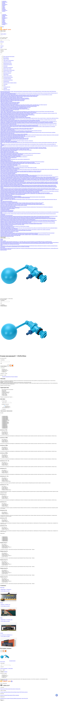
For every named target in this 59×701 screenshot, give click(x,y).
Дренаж (36, 125)
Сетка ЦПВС (11, 110)
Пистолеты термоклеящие (14, 185)
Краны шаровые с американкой (34, 218)
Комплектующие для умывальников (24, 117)
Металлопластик (41, 217)
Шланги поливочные (6, 123)
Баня (1, 203)
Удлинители (12, 94)
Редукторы (22, 189)
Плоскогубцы (20, 181)
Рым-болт (33, 142)
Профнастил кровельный (4, 168)
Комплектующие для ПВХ (11, 138)
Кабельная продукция (3, 101)
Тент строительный (35, 233)
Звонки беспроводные (20, 100)
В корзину (2, 671)
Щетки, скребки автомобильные (45, 126)
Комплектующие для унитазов (15, 111)
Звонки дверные (3, 100)
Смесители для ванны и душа (52, 113)
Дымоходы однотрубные (18, 197)
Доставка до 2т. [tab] (5, 421)
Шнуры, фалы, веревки (11, 142)
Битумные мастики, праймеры (23, 234)
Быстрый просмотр (12, 660)
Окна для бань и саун (5, 203)
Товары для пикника (3, 119)
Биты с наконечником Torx (41, 178)
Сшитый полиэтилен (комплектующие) (30, 213)
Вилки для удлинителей (33, 94)
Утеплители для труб (28, 233)
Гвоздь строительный (29, 147)
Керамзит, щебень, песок (30, 104)
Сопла (13, 190)
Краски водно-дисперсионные (14, 169)
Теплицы (7, 129)
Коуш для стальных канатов (39, 142)
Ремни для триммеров (7, 122)
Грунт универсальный (33, 169)
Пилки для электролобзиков (47, 177)
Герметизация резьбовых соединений (6, 224)
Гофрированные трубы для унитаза (36, 111)
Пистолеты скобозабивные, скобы (41, 181)
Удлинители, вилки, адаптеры (5, 94)
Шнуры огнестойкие (34, 202)
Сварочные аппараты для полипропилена (15, 219)
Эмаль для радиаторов (41, 169)
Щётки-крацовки (13, 177)
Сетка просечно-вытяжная (4, 110)
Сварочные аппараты (7, 189)
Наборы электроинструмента (22, 186)
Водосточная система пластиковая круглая (7, 163)
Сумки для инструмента (19, 230)
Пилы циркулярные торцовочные (23, 185)
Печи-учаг (19, 120)
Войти (3, 26)
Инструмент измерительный (4, 192)
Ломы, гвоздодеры (35, 182)
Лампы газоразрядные (33, 96)
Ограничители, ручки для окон (39, 199)
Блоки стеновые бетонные (34, 175)
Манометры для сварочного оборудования (30, 189)
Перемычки (7, 209)
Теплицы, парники (3, 129)
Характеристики (8, 376)
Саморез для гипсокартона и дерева (21, 145)
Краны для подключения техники (23, 218)
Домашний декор (3, 226)
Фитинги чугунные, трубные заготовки (10, 213)
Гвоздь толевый (23, 147)
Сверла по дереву (35, 177)
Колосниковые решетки (20, 205)
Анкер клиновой (12, 149)
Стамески (31, 181)
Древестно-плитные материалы (5, 235)
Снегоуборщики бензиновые (26, 126)
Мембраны (53, 221)
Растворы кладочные (33, 106)
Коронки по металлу (40, 176)
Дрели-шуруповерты (14, 186)
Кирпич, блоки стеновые (21, 242)
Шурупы (1, 148)
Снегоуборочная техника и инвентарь (6, 126)
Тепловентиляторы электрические (5, 207)
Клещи (10, 184)
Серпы (10, 118)
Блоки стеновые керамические (10, 175)
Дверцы (9, 205)
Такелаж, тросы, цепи (3, 142)
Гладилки (1, 191)
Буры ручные (23, 118)
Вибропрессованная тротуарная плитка (6, 132)
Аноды (10, 102)
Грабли (13, 118)
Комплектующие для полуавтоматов (28, 190)
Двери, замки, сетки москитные (27, 241)
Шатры (45, 124)
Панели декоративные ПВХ (24, 138)
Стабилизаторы (8, 208)
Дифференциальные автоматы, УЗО (15, 99)
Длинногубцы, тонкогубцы (4, 184)
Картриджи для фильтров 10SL (40, 222)
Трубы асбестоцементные (9, 210)
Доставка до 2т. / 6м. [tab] (5, 422)
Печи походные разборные (10, 120)
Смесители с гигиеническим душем (32, 113)
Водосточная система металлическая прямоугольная (8, 167)
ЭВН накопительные (9, 215)
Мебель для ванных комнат (4, 114)
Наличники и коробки (3, 141)
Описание (3, 376)
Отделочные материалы (24, 243)
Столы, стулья (54, 124)
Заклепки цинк (6, 151)
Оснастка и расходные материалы (5, 176)
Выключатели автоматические (5, 99)
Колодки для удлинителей (41, 94)
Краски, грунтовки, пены (40, 242)
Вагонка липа (23, 136)
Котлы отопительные (3, 206)
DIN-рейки (14, 97)
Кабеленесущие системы (4, 95)
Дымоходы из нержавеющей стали (5, 198)
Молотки (30, 182)
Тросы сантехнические (45, 216)
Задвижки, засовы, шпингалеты (27, 199)
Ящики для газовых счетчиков (15, 204)
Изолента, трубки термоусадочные (43, 91)
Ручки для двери (9, 199)
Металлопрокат (53, 242)
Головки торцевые (52, 183)
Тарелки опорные (52, 178)
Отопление (2, 213)
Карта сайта (26, 698)
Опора (16, 150)
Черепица (1, 164)
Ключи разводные (40, 183)
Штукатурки (8, 105)
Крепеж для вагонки (12, 136)
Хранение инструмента (4, 230)
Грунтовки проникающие (8, 172)
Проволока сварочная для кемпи (20, 188)
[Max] (11, 681)
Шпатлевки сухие (13, 105)
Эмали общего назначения (54, 169)
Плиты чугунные (13, 205)
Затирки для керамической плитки (33, 105)
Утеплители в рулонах (21, 233)
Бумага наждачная (18, 193)
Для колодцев (2, 211)
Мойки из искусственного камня (21, 116)
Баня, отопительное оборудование (5, 241)
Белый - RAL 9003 (32, 162)
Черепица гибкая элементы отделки (14, 164)
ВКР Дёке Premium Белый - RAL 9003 (34, 163)
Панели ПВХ (17, 138)
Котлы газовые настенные (11, 206)
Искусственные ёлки (16, 226)
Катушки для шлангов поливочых (51, 123)
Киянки (51, 182)
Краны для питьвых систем (9, 222)
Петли (33, 199)
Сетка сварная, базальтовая (4, 109)
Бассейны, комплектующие (21, 124)
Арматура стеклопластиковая (17, 153)
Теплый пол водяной (20, 213)
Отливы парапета (14, 154)
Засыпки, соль (13, 223)
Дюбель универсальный (12, 144)
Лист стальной (8, 155)
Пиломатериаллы (40, 243)
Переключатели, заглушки (25, 94)
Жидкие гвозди (31, 171)
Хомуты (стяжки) (10, 91)
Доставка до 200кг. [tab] (5, 417)
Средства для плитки (24, 174)
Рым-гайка (30, 142)
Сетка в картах (16, 109)
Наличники (15, 141)
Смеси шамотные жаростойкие (15, 104)
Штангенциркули (12, 192)
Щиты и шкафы (2, 97)
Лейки (16, 123)
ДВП (19, 235)
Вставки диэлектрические (29, 204)
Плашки (11, 195)
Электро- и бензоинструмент (4, 185)
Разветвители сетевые (17, 94)
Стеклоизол (33, 234)
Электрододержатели (41, 189)
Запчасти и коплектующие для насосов (22, 220)
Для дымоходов (2, 210)
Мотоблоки (42, 122)
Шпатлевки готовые (19, 105)
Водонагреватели (3, 215)
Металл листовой (3, 155)
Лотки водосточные (45, 132)
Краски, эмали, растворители (5, 169)
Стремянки (16, 231)
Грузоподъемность (5, 407)
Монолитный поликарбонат (39, 161)
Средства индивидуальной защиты (5, 229)
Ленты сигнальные (10, 232)
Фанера (11, 235)
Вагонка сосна (18, 136)
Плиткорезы (13, 194)
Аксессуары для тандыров (29, 120)
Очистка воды (2, 222)
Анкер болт (8, 149)
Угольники (48, 192)
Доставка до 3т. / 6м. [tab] (5, 423)
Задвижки (25, 205)
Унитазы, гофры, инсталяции (5, 111)
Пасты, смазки (21, 224)
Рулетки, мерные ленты (33, 192)
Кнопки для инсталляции (46, 111)
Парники (11, 129)
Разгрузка (3, 3)
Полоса (7, 158)
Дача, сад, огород (19, 241)
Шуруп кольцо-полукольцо (7, 148)
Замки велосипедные (50, 199)
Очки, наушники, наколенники (45, 229)
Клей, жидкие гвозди (3, 171)
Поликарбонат (2, 161)
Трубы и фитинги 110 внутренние (36, 216)
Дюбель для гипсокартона (48, 144)
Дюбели (1, 144)
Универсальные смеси (3, 104)
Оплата (3, 6)
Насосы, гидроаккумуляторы (4, 220)
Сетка (8, 244)
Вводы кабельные (23, 95)
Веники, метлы (18, 118)
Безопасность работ (3, 232)
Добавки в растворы (3, 107)
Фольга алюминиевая (8, 202)
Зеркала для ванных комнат (30, 114)
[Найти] (9, 40)
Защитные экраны (28, 202)
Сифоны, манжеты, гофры (4, 112)
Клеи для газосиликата (12, 106)
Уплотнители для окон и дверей (5, 233)
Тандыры (8, 119)
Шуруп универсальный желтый (22, 148)
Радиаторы (47, 213)
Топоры (12, 181)
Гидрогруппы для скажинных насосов (39, 221)
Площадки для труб (35, 95)
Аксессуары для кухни (14, 115)
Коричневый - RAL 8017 (18, 162)
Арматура (1, 153)
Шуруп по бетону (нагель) (31, 148)
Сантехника (5, 244)
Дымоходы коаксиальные (26, 197)
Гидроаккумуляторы (13, 220)
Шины (11, 97)
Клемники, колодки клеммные (33, 91)
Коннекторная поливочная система (22, 123)
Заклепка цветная (11, 151)
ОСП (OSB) (17, 235)
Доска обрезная (6, 236)
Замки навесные (14, 199)
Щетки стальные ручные (18, 184)
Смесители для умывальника (42, 113)
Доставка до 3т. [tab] (5, 424)
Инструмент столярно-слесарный (5, 181)
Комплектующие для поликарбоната (29, 161)
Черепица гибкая (6, 164)
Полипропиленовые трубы (4, 219)
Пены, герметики (3, 173)
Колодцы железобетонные (9, 211)
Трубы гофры (21, 112)
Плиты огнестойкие (22, 202)
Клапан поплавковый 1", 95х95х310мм (6, 668)
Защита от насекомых (17, 130)
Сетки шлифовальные (38, 193)
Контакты (3, 8)
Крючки (45, 199)
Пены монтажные (9, 173)
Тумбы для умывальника (22, 114)
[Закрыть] (0, 54)
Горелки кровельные (8, 190)
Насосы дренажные (30, 221)
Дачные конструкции (14, 245)
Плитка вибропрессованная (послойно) (35, 132)
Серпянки (22, 140)
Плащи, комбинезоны (22, 229)
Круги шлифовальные (31, 193)
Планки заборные (8, 154)
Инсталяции (52, 111)
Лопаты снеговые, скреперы (16, 126)
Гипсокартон (19, 140)
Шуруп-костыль (14, 148)
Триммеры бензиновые (9, 121)
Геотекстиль (24, 131)
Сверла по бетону (40, 177)
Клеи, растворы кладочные (4, 106)
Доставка (3, 2)
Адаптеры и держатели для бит (32, 178)
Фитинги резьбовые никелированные (10, 217)
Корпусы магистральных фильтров (19, 222)
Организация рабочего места (16, 243)
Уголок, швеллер (3, 157)
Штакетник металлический (8, 160)
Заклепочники (16, 181)
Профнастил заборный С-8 (23, 156)
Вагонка (1, 136)
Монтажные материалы (4, 91)
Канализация (2, 216)
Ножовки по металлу (26, 183)
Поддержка (4, 9)
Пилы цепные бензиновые (33, 185)
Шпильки (1, 152)
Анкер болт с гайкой (26, 149)
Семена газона (5, 128)
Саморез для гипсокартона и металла (9, 145)
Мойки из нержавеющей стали (11, 116)
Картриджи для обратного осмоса (5, 223)
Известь (36, 104)
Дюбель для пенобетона (40, 144)
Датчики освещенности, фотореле (10, 93)
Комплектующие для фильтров (20, 223)
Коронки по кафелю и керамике (9, 179)
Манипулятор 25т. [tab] (5, 540)
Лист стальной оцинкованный (15, 155)
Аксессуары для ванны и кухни (5, 115)
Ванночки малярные (15, 191)
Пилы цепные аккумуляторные (45, 186)
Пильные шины (37, 180)
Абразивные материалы (4, 193)
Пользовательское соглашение (5, 698)
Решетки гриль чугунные (52, 119)
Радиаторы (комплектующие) (40, 213)
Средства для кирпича (17, 174)
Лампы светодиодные (20, 96)
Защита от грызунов (24, 130)
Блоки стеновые (2, 175)
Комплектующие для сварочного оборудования (38, 188)
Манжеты (27, 112)
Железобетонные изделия (43, 241)
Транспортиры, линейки (26, 192)
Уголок (10, 150)
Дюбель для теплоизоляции (31, 144)
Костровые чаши (3, 120)
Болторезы (24, 181)
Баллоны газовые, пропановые (50, 188)
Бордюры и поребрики (25, 132)
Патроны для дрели (31, 180)
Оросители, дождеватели (50, 248)
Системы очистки (39, 223)
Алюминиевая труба (26, 159)
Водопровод (2, 217)
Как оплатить (13, 688)
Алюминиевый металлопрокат (5, 159)
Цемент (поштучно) (44, 104)
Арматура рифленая (25, 153)
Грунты (18, 125)
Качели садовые (27, 124)
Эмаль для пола (47, 169)
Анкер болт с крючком (18, 149)
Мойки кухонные (3, 116)
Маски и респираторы (15, 229)
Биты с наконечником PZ (23, 178)
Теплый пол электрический (4, 103)
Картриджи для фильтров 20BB (50, 222)
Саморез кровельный (38, 145)
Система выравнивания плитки (20, 194)
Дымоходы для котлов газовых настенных (7, 197)
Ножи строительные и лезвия (17, 182)
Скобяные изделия (3, 199)
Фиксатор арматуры (37, 153)
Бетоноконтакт (14, 172)
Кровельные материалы (47, 242)
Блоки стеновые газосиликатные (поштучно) (45, 175)
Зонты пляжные (49, 124)
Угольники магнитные (48, 189)
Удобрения (33, 125)
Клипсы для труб (29, 95)
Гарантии (3, 20)
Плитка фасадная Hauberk (17, 135)
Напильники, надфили (25, 182)
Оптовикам (5, 695)
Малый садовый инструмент (33, 118)
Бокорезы (56, 183)
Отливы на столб (20, 154)
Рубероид (29, 234)
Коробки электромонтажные (23, 91)
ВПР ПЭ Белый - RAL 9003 (32, 167)
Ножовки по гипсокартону (9, 183)
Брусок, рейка (11, 236)
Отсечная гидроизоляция (14, 234)
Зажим (50, 91)
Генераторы (13, 208)
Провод (8, 101)
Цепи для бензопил (14, 176)
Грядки (14, 129)
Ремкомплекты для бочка (26, 111)
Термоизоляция (2, 202)
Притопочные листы (15, 202)
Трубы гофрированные (12, 95)
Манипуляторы (7, 406)
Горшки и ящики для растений (11, 125)
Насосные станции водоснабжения (21, 221)
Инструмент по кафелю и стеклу (5, 194)
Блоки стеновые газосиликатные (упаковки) (22, 175)
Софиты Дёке (23, 135)
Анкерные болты (3, 149)
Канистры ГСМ (7, 178)
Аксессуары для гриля (13, 119)
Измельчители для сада (36, 122)
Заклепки (1, 151)
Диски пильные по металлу (44, 179)
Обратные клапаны (32, 219)
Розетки (13, 98)
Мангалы (39, 119)
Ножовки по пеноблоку (33, 183)
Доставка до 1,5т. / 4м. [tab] (6, 420)
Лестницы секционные (11, 231)
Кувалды (13, 184)
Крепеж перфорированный (4, 150)
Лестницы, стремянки (3, 231)
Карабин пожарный (47, 142)
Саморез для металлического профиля (47, 145)
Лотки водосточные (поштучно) (9, 133)
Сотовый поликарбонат (20, 161)
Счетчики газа (22, 204)
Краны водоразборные (42, 218)
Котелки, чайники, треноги (33, 119)
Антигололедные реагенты (35, 126)
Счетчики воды (8, 218)
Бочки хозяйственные (36, 123)
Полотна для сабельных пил (18, 183)
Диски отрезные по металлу (47, 176)
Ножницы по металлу (8, 182)
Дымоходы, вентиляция (35, 241)
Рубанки (34, 181)
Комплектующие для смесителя (15, 113)
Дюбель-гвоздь (5, 144)
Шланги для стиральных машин (14, 112)
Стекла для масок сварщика (38, 190)
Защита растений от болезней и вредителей (34, 130)
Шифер (1, 166)
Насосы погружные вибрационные (41, 220)
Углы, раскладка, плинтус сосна (30, 136)
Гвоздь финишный (18, 147)
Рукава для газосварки (14, 189)
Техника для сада (3, 121)
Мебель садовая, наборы (40, 124)
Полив (1, 123)
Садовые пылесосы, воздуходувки (33, 121)
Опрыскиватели (12, 123)
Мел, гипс (39, 104)
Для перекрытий (3, 209)
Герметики (13, 173)
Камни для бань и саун (12, 203)
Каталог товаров (3, 237)
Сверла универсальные (53, 180)
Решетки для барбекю (44, 119)
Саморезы (2, 145)
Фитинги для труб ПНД (48, 217)
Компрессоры (2, 186)
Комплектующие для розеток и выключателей (22, 98)
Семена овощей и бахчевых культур (13, 128)
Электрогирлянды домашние (24, 226)
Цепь (1, 143)
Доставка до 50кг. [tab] (5, 416)
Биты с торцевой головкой (21, 176)
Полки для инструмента (11, 230)
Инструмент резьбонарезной (4, 195)
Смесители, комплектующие (4, 113)
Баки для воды (30, 123)
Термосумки (23, 120)
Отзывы (3, 7)
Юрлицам (3, 5)
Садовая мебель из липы (12, 124)
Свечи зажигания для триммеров (16, 122)
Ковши (20, 191)
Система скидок (4, 10)
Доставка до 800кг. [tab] (5, 419)
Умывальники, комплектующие (5, 117)
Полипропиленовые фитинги (21, 217)
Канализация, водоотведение (12, 242)
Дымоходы (13, 198)
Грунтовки (2, 172)
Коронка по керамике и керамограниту (21, 179)
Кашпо (30, 125)
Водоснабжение (13, 241)
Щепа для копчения (36, 120)
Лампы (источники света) (4, 96)
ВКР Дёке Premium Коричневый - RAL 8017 (21, 163)
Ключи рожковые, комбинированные (44, 182)
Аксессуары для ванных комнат (23, 115)
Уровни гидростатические (42, 192)
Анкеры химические (37, 171)
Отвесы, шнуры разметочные (34, 191)
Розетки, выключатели (3, 98)
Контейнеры (7, 228)
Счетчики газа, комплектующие (5, 204)
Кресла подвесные (33, 124)
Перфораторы (39, 185)
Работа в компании (16, 695)
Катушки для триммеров (49, 121)
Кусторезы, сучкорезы (45, 118)
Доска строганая (21, 137)
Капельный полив (43, 123)
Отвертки (53, 181)
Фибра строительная (27, 107)
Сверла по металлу (19, 177)
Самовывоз (16, 376)
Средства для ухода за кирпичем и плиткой (7, 174)
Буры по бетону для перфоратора (31, 176)
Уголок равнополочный (12, 157)
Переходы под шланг (25, 219)
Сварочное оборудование (4, 188)
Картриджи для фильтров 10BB (30, 222)
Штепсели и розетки (49, 94)
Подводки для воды (10, 225)
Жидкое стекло (26, 171)
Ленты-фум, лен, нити (15, 224)
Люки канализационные (8, 216)
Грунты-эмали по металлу (26, 169)
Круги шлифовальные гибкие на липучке (21, 180)
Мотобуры (31, 122)
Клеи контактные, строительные (19, 171)
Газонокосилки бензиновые (48, 122)
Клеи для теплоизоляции (20, 106)
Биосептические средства (53, 216)
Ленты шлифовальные (11, 193)
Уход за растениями (3, 125)
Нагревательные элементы (15, 102)
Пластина (13, 150)
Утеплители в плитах (14, 233)
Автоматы (23, 99)
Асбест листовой (41, 202)
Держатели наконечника (18, 190)
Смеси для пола (25, 105)
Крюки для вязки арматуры (8, 153)
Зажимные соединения (29, 217)
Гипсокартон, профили (4, 140)
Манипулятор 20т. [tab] (5, 539)
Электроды (2, 189)
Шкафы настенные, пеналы (13, 114)
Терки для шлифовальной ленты (47, 193)
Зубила (54, 182)
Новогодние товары (9, 243)
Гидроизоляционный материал (5, 234)
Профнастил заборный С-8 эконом (13, 156)
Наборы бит (47, 178)
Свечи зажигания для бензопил (45, 180)
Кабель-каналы (18, 95)
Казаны (28, 119)
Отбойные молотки (8, 186)
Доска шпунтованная (9, 137)
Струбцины (28, 181)
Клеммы (53, 189)
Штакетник (2, 160)
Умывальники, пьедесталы (15, 117)
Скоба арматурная (12, 147)
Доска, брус (2, 236)
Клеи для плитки (27, 106)
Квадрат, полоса (2, 158)
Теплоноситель (2, 214)
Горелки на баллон (11, 188)
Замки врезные (19, 199)
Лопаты (8, 118)
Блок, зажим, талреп (54, 142)
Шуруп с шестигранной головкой (41, 148)
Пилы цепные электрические (35, 186)
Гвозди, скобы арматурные (4, 147)
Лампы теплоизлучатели (12, 96)
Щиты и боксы (8, 97)
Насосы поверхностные (32, 220)
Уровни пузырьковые (18, 192)
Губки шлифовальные (24, 193)
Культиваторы (25, 121)
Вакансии (3, 11)
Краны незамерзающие (14, 218)
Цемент (9, 104)
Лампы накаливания (27, 96)
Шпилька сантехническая (8, 152)
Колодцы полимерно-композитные (25, 216)
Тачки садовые (40, 118)
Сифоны (25, 112)
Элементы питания (19, 97)
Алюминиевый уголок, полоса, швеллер (16, 159)
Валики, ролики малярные (8, 191)
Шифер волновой (11, 166)
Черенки (27, 118)
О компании (4, 1)
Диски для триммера (42, 121)
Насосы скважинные (51, 220)
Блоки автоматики (48, 221)
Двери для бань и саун (19, 203)
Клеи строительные (10, 171)
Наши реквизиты (10, 695)
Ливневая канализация (16, 216)
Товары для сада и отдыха (4, 124)
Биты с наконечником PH (15, 178)
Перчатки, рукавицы (37, 229)
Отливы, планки (3, 154)
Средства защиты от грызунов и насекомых (7, 130)
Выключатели (10, 98)
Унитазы (21, 111)
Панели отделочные (3, 138)
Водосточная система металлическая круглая (7, 162)
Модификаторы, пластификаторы (18, 107)
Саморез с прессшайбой (30, 145)
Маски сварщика (27, 188)
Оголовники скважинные (11, 221)
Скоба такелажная (25, 142)
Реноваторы (29, 186)
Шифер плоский (5, 166)
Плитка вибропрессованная (17, 132)
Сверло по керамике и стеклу (27, 177)
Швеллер (7, 157)
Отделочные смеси (3, 105)
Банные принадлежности (27, 203)
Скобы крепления (16, 91)
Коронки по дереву (36, 179)
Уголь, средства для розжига (21, 119)
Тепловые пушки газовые (15, 207)
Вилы (15, 118)
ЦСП (14, 235)
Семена (1, 128)
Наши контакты (2, 688)
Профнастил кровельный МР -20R (13, 168)
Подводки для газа (41, 204)
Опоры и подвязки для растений (24, 125)
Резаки (19, 189)
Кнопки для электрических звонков (11, 100)
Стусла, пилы (49, 181)
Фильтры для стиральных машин (31, 223)
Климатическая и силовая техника (30, 242)
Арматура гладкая (31, 153)
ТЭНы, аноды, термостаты (4, 102)
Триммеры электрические (25, 122)
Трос (15, 142)
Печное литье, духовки (4, 205)
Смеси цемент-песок (23, 104)
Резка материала (4, 4)
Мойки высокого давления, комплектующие (49, 185)
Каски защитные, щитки (30, 229)
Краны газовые (35, 204)
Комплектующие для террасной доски (6, 135)
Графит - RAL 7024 (26, 162)
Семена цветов (21, 128)
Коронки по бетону (30, 179)
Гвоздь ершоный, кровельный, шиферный (39, 147)
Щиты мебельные (15, 137)
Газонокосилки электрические (18, 121)
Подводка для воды (3, 225)
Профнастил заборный (4, 156)
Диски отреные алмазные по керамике (9, 180)
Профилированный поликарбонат (10, 161)
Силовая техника (3, 208)
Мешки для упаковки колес (13, 228)
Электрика (17, 244)
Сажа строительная (10, 107)
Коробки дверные (10, 141)
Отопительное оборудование (33, 243)
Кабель (11, 101)
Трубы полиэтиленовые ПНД (50, 218)
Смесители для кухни (23, 113)
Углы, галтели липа (6, 136)
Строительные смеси (12, 244)
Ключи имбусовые (46, 183)
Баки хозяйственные (53, 118)
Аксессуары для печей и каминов (37, 203)
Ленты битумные (47, 234)
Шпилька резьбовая (15, 152)
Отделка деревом (3, 137)
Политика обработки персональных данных (17, 698)
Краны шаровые (35, 217)
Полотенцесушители (52, 213)
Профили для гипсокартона (12, 140)
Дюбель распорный (19, 144)
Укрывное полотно (29, 131)
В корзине (5, 671)
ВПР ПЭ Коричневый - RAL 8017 (22, 167)
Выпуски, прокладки (33, 112)
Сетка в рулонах (11, 109)
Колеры (21, 169)
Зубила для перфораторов (7, 177)
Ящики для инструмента (27, 230)
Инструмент (6, 242)
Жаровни (15, 120)
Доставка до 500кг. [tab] (5, 418)
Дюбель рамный (24, 144)
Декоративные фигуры (9, 226)
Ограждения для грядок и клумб (16, 131)
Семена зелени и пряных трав (28, 128)
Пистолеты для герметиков (25, 191)
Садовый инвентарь (3, 118)
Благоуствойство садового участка (5, 131)
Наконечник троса (19, 142)
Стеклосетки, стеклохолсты (28, 140)
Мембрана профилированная (39, 234)
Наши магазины (4, 15)
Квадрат (9, 158)
